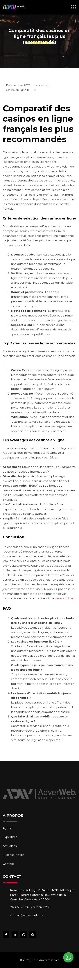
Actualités (10, 846)
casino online (64, 598)
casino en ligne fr (17, 90)
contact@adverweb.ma (26, 915)
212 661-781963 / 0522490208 (30, 907)
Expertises (10, 837)
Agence (8, 828)
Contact (8, 864)
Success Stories (13, 855)
